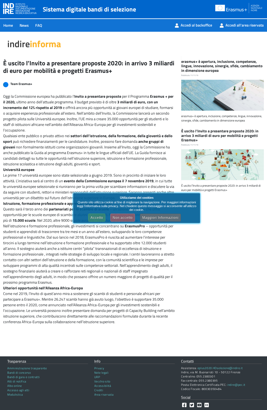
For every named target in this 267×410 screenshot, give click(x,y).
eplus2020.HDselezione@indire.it (220, 368)
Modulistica (15, 394)
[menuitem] (8, 25)
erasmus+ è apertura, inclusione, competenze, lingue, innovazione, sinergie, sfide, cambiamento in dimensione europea (222, 66)
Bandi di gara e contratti (23, 377)
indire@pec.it (236, 384)
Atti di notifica (16, 381)
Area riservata (104, 394)
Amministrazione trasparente (27, 368)
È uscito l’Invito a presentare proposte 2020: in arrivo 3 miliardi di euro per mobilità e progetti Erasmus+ (219, 135)
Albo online (14, 385)
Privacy (99, 368)
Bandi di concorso (19, 372)
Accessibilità (102, 385)
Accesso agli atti (18, 390)
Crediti (98, 390)
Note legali (101, 372)
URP (97, 377)
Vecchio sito (102, 381)
